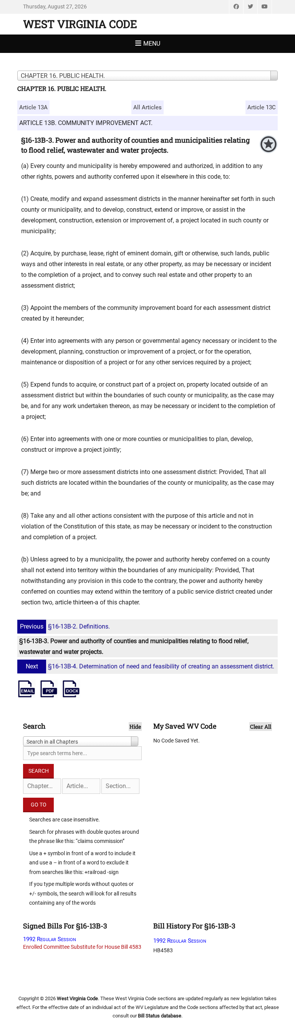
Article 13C (261, 107)
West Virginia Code (80, 24)
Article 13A (33, 107)
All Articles (147, 107)
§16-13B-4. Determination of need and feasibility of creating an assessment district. (150, 666)
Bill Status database (159, 1016)
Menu (151, 43)
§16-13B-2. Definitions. (65, 626)
